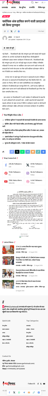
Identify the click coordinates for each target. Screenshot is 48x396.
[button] (4, 2)
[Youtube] (13, 181)
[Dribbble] (35, 181)
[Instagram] (35, 173)
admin (10, 37)
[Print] (18, 31)
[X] (35, 165)
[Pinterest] (13, 173)
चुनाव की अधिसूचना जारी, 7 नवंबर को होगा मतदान (20, 143)
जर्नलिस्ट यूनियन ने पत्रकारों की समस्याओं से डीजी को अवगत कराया (25, 120)
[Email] (28, 392)
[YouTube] (44, 383)
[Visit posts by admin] (4, 38)
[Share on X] (11, 31)
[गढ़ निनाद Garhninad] (13, 2)
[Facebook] (13, 165)
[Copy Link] (15, 31)
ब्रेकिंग (36, 287)
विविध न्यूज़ (6, 16)
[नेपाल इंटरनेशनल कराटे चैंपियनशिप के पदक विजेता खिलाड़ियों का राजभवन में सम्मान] (8, 273)
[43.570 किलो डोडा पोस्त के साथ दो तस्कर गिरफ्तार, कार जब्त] (8, 284)
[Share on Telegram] (24, 392)
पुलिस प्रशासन (30, 287)
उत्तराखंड (18, 252)
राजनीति (23, 265)
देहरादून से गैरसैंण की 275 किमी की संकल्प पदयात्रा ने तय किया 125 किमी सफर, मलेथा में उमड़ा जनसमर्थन (30, 259)
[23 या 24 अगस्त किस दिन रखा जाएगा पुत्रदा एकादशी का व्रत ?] (8, 249)
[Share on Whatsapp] (19, 392)
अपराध (17, 287)
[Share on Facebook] (8, 31)
